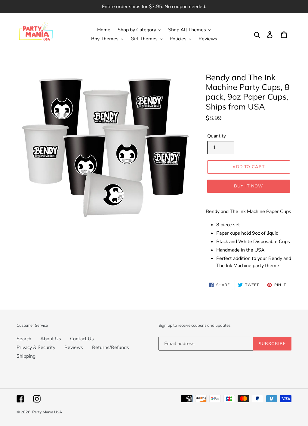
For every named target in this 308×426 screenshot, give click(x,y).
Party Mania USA (47, 412)
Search (24, 338)
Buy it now (248, 186)
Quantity (216, 136)
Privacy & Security (36, 347)
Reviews (73, 347)
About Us (50, 338)
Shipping (26, 356)
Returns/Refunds (110, 347)
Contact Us (82, 338)
